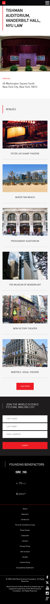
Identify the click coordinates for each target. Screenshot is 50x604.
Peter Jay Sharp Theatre (25, 154)
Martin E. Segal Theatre (25, 372)
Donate (25, 557)
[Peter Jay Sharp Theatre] (25, 134)
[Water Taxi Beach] (25, 178)
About (25, 509)
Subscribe (25, 536)
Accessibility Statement (25, 568)
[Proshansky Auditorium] (25, 222)
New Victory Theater (25, 329)
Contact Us (25, 519)
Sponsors (25, 514)
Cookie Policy (25, 562)
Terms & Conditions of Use (25, 525)
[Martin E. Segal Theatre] (25, 353)
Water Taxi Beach (25, 197)
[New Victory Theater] (25, 309)
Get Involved (25, 552)
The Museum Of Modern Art (25, 285)
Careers (25, 541)
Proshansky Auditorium (25, 241)
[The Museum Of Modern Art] (25, 266)
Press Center (25, 530)
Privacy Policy (25, 546)
